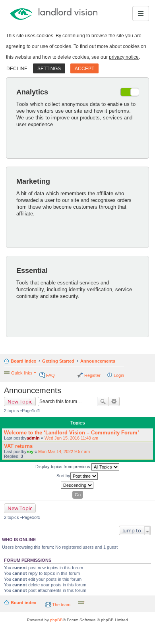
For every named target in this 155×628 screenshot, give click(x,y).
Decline (16, 68)
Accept (84, 68)
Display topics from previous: (63, 466)
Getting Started (58, 361)
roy (30, 451)
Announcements (97, 361)
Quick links (22, 373)
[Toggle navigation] (140, 13)
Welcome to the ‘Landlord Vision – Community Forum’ (71, 433)
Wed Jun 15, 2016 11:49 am (71, 438)
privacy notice (124, 57)
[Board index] (34, 13)
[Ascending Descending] (77, 485)
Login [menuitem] (119, 375)
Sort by (63, 475)
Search (103, 401)
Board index (23, 361)
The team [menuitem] (61, 604)
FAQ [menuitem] (50, 375)
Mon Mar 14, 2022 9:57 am (64, 451)
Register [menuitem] (92, 375)
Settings (49, 68)
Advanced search (114, 401)
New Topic (20, 401)
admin (33, 438)
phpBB (56, 620)
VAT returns (18, 446)
